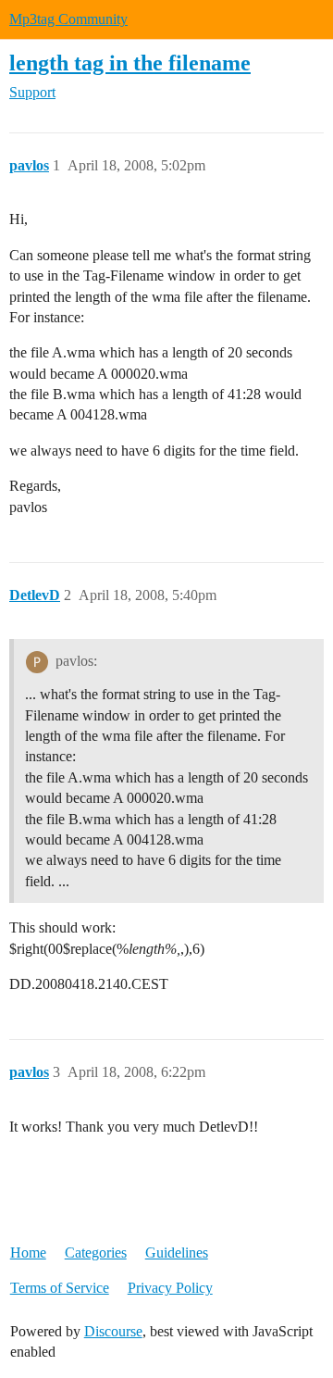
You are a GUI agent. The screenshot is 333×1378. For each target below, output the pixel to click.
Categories (96, 1252)
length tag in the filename (130, 62)
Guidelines (176, 1252)
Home (28, 1252)
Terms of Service (59, 1288)
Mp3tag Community (68, 19)
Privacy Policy (170, 1288)
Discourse (113, 1331)
